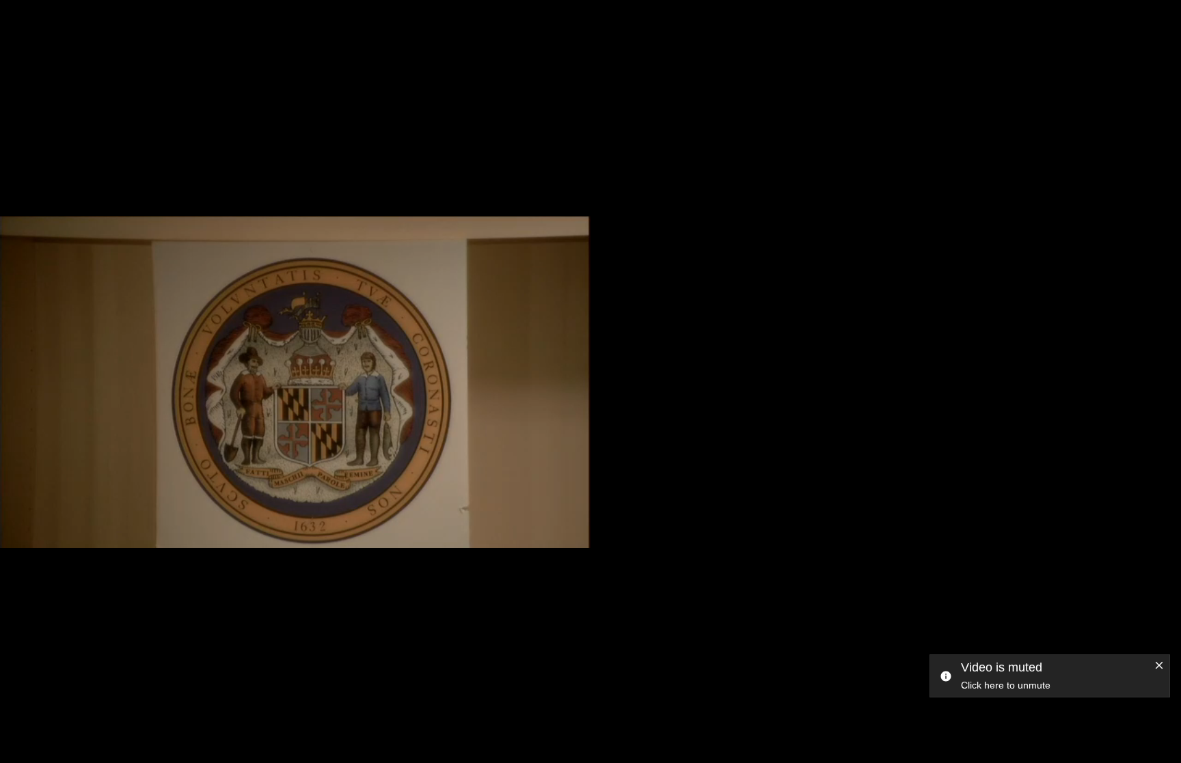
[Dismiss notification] (1159, 666)
